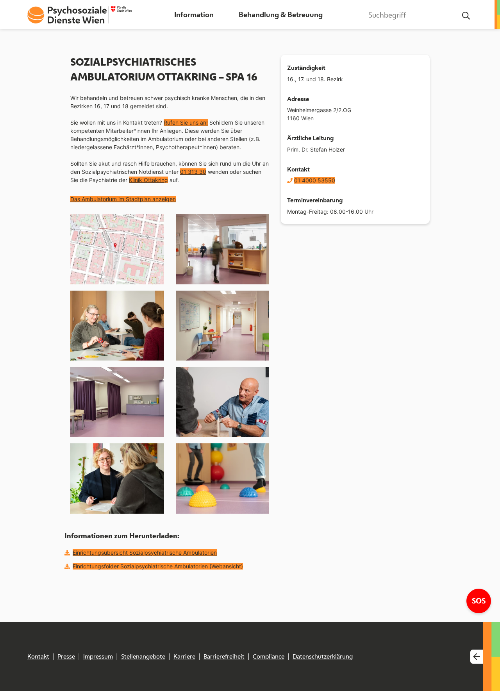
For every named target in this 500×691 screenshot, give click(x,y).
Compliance (268, 656)
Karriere (184, 656)
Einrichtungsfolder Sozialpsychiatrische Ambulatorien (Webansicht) (158, 566)
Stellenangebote (143, 656)
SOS (481, 600)
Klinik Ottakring (148, 180)
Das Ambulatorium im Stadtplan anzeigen (123, 199)
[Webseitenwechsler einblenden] (476, 657)
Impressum (98, 656)
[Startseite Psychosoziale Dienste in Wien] (79, 14)
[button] (193, 14)
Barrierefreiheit (224, 656)
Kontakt (38, 656)
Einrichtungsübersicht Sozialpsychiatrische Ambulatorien (145, 552)
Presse (66, 656)
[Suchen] (466, 16)
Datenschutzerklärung (323, 656)
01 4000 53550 (314, 180)
